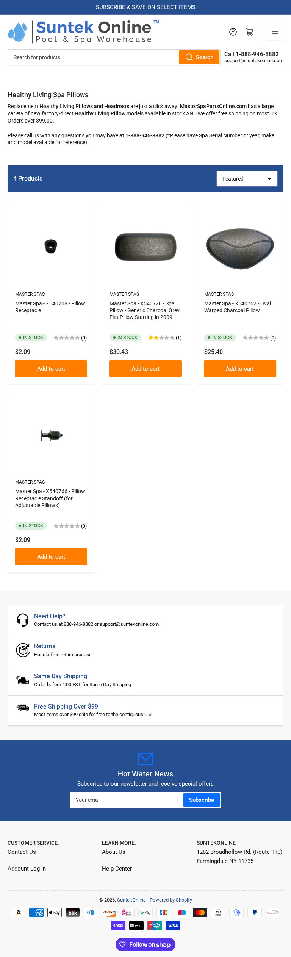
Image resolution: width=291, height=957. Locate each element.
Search (204, 57)
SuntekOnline (131, 900)
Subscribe (201, 800)
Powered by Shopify (171, 900)
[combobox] (114, 57)
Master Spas (30, 294)
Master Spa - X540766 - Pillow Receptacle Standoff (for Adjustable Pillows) (50, 498)
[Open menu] (275, 32)
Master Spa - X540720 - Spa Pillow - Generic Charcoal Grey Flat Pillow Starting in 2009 (145, 310)
